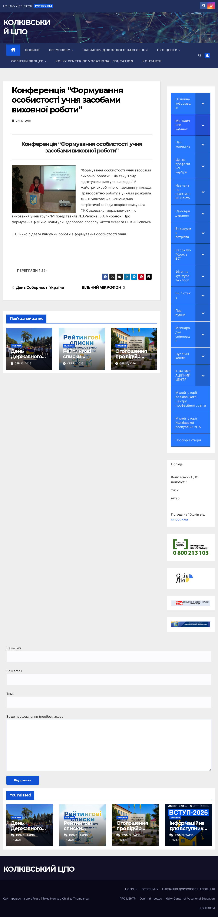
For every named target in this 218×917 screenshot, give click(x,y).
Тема (10, 694)
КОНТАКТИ (152, 61)
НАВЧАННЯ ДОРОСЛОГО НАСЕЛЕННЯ (115, 50)
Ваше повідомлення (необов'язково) (35, 716)
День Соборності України (40, 287)
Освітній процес (27, 61)
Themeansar (81, 898)
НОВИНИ (32, 50)
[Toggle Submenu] (202, 103)
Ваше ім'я (14, 648)
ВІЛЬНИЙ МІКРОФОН (101, 287)
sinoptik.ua (179, 519)
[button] (199, 55)
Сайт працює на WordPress (22, 898)
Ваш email (14, 671)
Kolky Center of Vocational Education (94, 61)
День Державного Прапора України (26, 359)
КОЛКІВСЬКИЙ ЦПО (39, 869)
